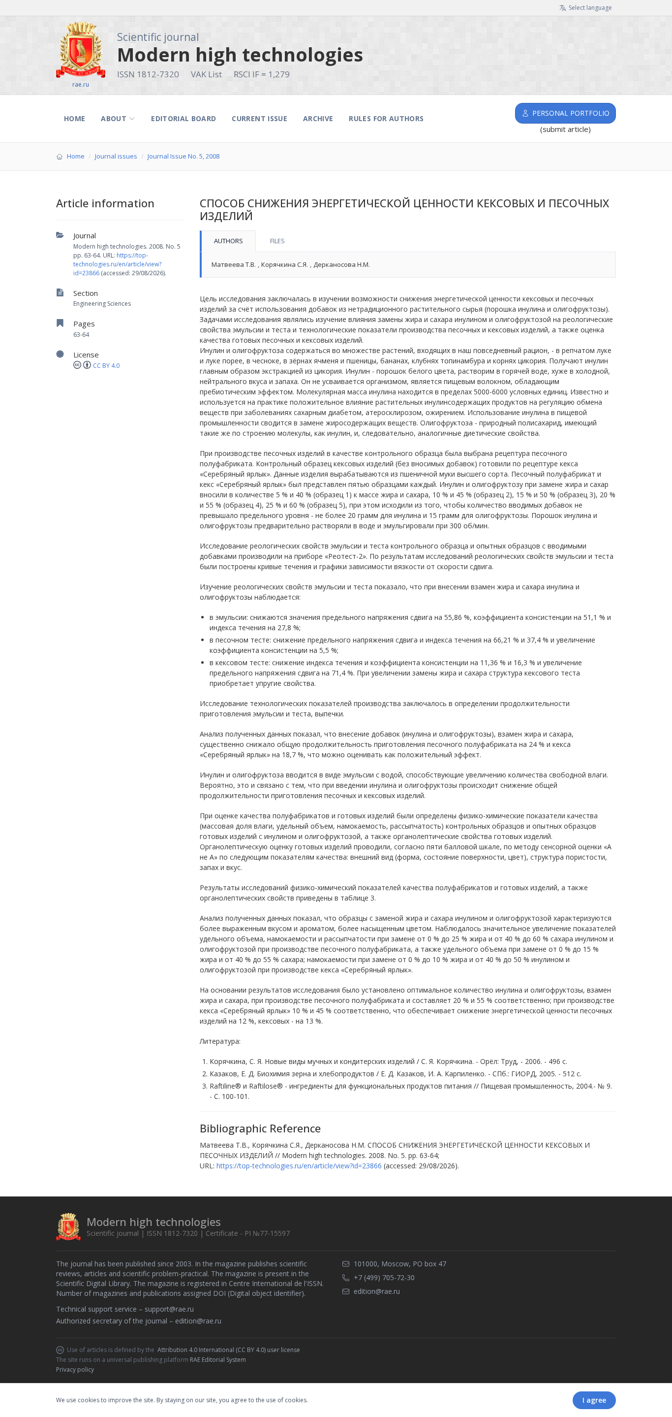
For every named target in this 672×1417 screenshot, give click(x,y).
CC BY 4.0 (106, 365)
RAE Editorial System (218, 1359)
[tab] (228, 241)
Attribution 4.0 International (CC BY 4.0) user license (228, 1350)
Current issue (259, 118)
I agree (594, 1400)
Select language (590, 7)
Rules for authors (386, 118)
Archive (318, 118)
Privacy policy (75, 1369)
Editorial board (183, 118)
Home (74, 118)
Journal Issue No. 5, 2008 (183, 156)
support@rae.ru (169, 1309)
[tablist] (408, 241)
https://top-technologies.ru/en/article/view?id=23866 (117, 264)
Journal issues (116, 156)
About (113, 118)
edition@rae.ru (198, 1320)
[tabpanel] (408, 265)
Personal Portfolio (571, 113)
